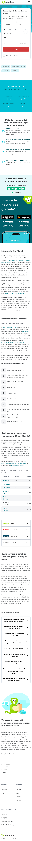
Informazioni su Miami (18, 66)
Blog (17, 793)
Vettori (6, 71)
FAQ (14, 71)
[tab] (9, 24)
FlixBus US (6, 480)
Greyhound (25, 331)
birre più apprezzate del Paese (14, 293)
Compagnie (5, 817)
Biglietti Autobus (5, 764)
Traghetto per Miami (17, 465)
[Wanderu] (8, 2)
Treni (3, 793)
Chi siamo (19, 789)
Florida (5, 769)
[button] (29, 2)
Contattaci (4, 814)
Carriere (18, 800)
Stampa (18, 796)
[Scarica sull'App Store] (7, 217)
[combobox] (16, 29)
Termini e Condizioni (7, 821)
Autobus (4, 789)
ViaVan (5, 514)
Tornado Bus (6, 484)
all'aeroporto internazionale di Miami (12, 342)
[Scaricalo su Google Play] (24, 217)
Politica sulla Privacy (7, 825)
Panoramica (5, 66)
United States (6, 767)
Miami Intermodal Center (10, 327)
